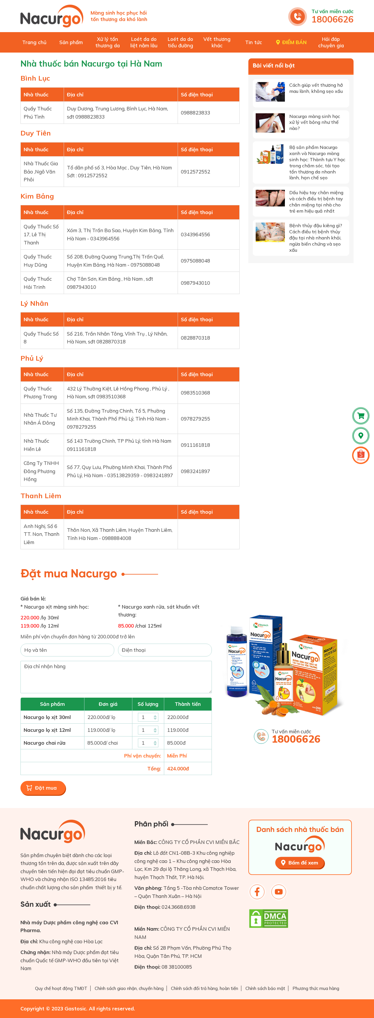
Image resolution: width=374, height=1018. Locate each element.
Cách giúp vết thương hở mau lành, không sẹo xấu (316, 88)
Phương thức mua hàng (315, 988)
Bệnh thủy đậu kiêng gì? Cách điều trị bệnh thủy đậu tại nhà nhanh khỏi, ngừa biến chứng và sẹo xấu (315, 238)
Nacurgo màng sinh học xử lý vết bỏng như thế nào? (314, 122)
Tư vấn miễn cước (332, 11)
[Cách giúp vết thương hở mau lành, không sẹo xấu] (270, 91)
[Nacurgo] (51, 16)
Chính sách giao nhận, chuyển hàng (129, 988)
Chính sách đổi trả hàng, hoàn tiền (204, 988)
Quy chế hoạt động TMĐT (61, 988)
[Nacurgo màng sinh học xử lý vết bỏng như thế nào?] (270, 123)
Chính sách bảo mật (265, 988)
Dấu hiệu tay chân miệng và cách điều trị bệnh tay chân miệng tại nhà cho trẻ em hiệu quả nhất (316, 201)
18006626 (332, 19)
